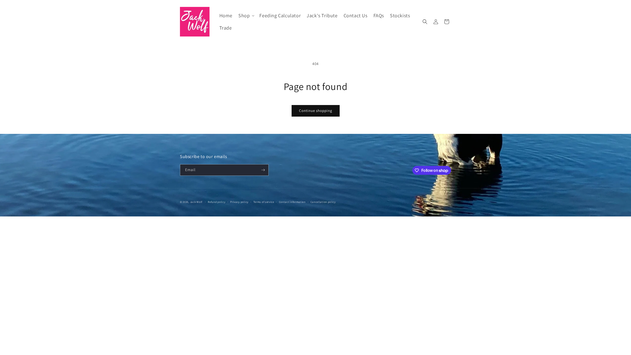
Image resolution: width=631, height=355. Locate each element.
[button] (245, 15)
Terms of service (263, 202)
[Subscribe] (263, 170)
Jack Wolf (196, 202)
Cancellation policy (323, 202)
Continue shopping (315, 110)
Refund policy (216, 202)
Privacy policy (239, 202)
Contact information (292, 202)
